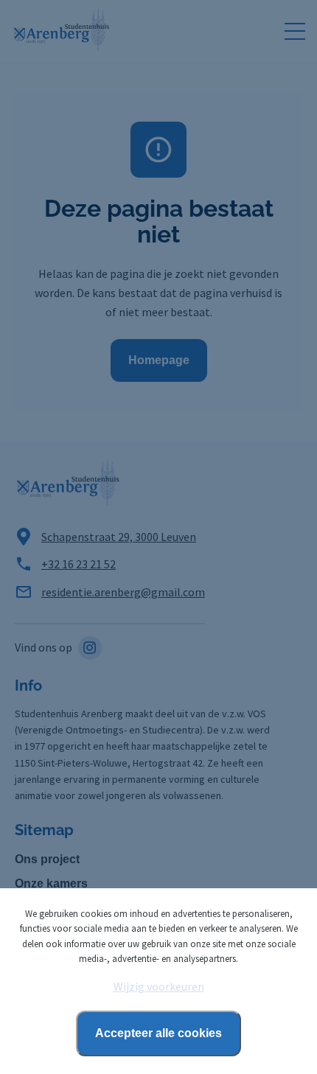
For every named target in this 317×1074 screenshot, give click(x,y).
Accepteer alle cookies (158, 1033)
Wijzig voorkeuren (159, 986)
